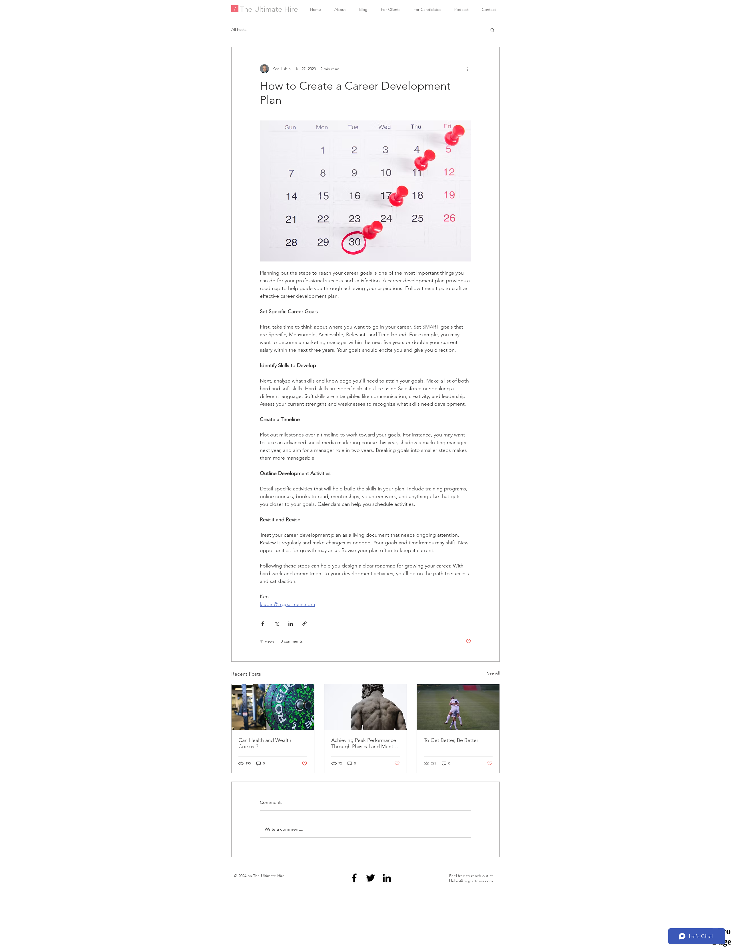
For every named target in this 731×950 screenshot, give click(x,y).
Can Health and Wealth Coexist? (264, 743)
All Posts (238, 29)
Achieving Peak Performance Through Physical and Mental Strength (364, 743)
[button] (492, 29)
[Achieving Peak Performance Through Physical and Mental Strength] (365, 707)
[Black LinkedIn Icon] (387, 878)
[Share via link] (304, 623)
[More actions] (467, 68)
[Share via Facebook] (262, 623)
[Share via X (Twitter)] (276, 623)
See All (493, 673)
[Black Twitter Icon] (370, 878)
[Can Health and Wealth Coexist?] (273, 707)
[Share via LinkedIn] (290, 623)
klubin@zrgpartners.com (471, 880)
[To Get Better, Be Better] (458, 707)
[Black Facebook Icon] (354, 878)
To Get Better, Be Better (451, 740)
